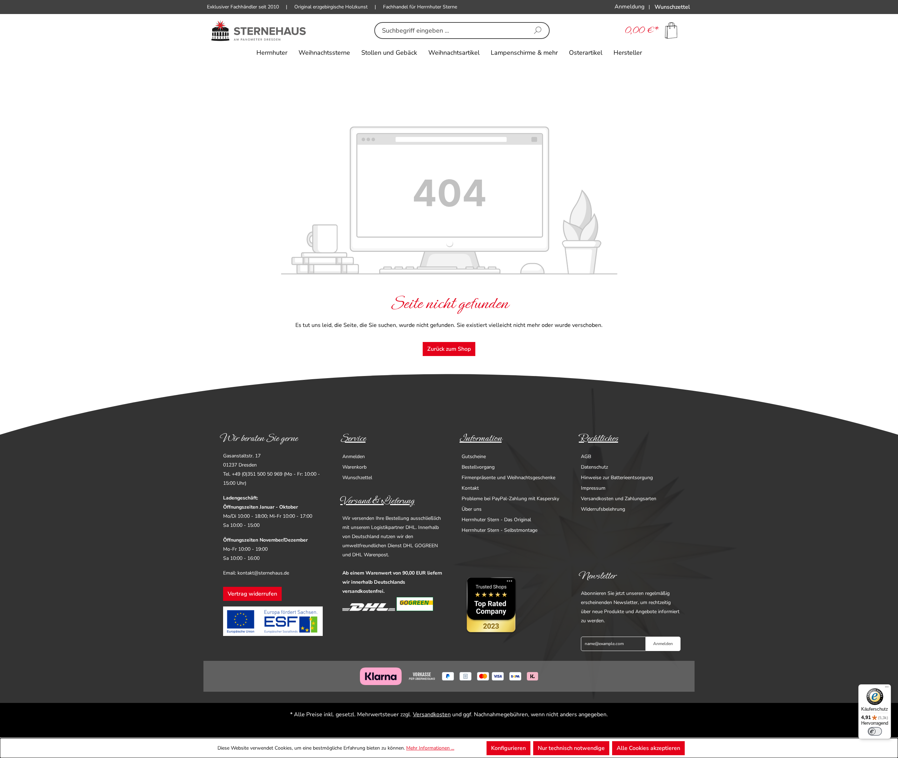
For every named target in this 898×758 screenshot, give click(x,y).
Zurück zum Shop (449, 349)
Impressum (593, 488)
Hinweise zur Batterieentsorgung (617, 477)
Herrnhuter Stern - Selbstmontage (499, 530)
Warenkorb (354, 467)
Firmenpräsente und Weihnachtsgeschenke (508, 477)
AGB (586, 456)
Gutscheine (474, 456)
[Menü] (887, 688)
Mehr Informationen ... (430, 748)
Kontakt (470, 488)
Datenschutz (594, 467)
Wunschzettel (357, 477)
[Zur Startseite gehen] (258, 30)
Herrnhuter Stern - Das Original (496, 519)
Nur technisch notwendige (571, 748)
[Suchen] (538, 30)
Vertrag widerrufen (252, 594)
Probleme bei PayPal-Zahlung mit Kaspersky (510, 498)
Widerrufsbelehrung (603, 509)
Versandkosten (432, 714)
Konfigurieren (508, 748)
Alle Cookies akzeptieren (648, 748)
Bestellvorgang (478, 467)
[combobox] (451, 30)
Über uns (472, 509)
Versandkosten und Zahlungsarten (618, 498)
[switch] (875, 731)
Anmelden (353, 456)
